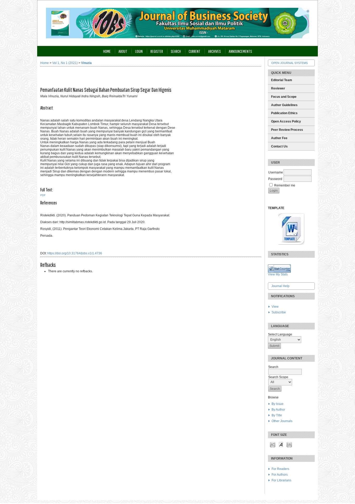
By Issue (278, 404)
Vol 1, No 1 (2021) (65, 63)
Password (275, 179)
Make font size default (281, 444)
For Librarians (281, 480)
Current (194, 51)
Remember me (284, 185)
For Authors (280, 474)
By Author (278, 409)
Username (275, 172)
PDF (42, 195)
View (275, 306)
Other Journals (282, 421)
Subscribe (279, 312)
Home (107, 51)
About (123, 51)
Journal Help (280, 286)
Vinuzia (86, 63)
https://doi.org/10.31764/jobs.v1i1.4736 (74, 253)
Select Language (280, 334)
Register (156, 51)
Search (176, 51)
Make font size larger (289, 444)
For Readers (280, 469)
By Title (277, 415)
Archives (214, 51)
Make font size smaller (272, 444)
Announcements (240, 51)
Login (139, 51)
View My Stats (278, 274)
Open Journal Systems (289, 62)
